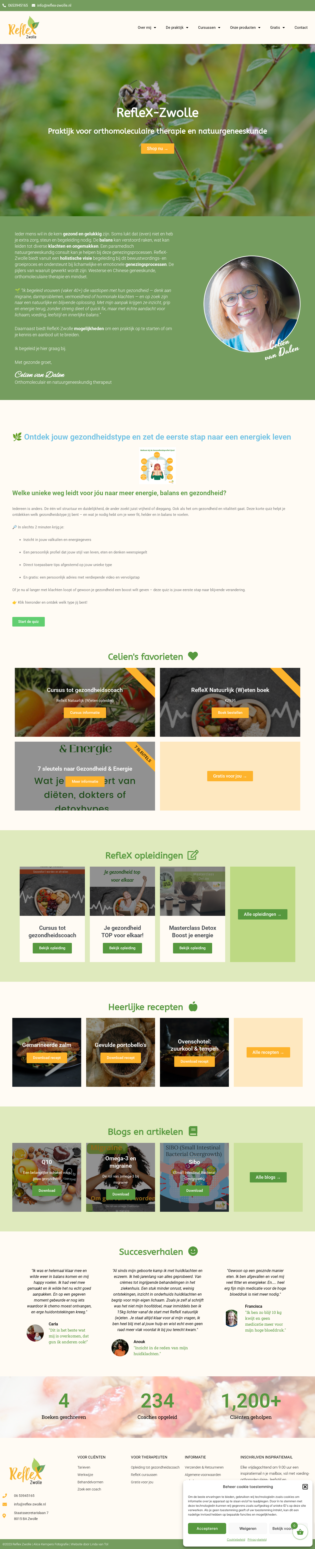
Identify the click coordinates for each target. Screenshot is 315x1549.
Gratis (275, 27)
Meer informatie (85, 781)
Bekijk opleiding (52, 948)
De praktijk (175, 27)
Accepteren (207, 1528)
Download (47, 1190)
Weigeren (247, 1528)
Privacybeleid (257, 1539)
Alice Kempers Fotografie (51, 1544)
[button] (305, 1486)
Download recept (47, 1058)
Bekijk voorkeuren (288, 1528)
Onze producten (243, 27)
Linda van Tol (99, 1544)
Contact (301, 27)
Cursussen (207, 27)
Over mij (144, 27)
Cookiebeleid (236, 1539)
